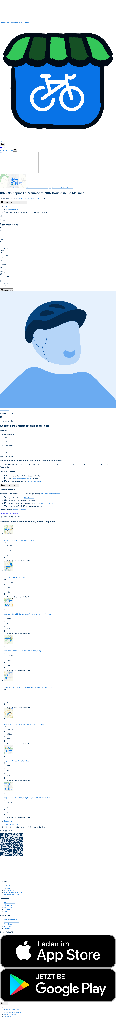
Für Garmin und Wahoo (11, 895)
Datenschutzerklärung (11, 1010)
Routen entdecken (12, 210)
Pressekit (7, 928)
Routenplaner (11, 23)
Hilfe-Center (8, 926)
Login (4, 147)
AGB (5, 1007)
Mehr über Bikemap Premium (50, 494)
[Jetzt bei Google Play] (58, 985)
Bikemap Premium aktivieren (9, 513)
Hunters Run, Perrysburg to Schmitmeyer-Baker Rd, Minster (24, 724)
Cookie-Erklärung (10, 1014)
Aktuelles (7, 909)
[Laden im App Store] (58, 951)
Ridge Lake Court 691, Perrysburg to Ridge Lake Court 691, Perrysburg (28, 614)
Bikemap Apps (9, 890)
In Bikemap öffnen (8, 290)
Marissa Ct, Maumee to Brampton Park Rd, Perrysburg (22, 651)
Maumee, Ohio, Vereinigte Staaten (28, 198)
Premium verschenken (11, 922)
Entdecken (3, 23)
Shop (5, 911)
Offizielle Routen (9, 903)
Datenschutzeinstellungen (12, 1012)
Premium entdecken (10, 920)
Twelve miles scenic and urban (14, 577)
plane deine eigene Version (22, 479)
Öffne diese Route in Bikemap (11, 486)
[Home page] (58, 11)
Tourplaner (7, 888)
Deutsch (5, 1004)
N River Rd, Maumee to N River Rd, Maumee (19, 540)
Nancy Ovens (4, 410)
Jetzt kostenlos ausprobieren (43, 503)
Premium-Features (22, 23)
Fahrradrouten (8, 905)
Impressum (7, 1016)
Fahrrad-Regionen (10, 907)
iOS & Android (29, 498)
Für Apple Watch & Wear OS (13, 892)
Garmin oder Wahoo (34, 481)
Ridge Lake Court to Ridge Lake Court (17, 761)
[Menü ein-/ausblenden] (15, 150)
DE (4, 145)
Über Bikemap (8, 924)
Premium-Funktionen (19, 510)
